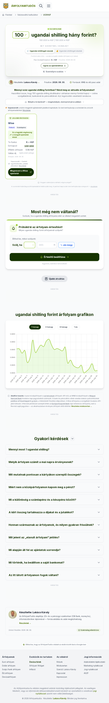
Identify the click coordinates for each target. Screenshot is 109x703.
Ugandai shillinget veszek (40, 51)
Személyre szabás (54, 71)
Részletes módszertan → (81, 406)
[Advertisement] (54, 200)
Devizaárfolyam (9, 677)
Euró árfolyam (8, 662)
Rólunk (60, 662)
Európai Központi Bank (60, 404)
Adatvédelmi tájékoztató (94, 662)
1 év (76, 327)
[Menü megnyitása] (48, 6)
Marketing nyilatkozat (93, 666)
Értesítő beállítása (54, 257)
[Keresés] (41, 6)
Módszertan (62, 666)
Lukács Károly (30, 82)
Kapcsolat (61, 673)
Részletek (27, 110)
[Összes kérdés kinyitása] (72, 438)
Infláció (32, 669)
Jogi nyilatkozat (91, 669)
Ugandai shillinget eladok (69, 51)
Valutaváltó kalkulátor (27, 15)
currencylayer (49, 396)
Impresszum (62, 677)
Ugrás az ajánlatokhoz (53, 66)
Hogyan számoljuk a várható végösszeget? (56, 182)
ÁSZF (86, 673)
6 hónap (63, 327)
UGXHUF (47, 15)
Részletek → (25, 623)
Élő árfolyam (7, 673)
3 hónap (49, 327)
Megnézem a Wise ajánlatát (19, 172)
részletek (94, 186)
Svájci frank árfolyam (11, 669)
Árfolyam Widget (36, 666)
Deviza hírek (35, 662)
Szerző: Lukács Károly (66, 669)
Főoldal (8, 15)
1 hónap (35, 327)
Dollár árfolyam (8, 666)
